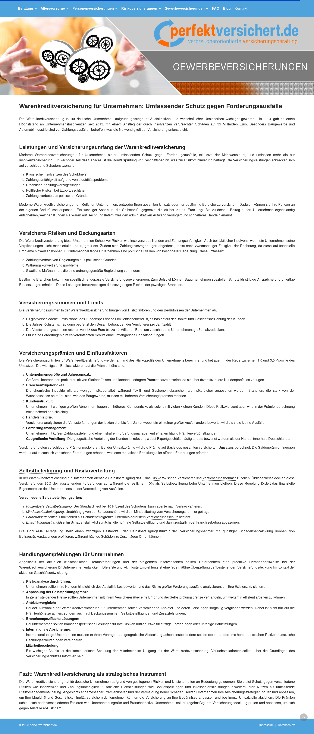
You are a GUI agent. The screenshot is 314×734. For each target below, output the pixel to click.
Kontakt (241, 8)
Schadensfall (81, 522)
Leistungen (33, 147)
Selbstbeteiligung (40, 470)
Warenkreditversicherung (45, 118)
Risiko (156, 477)
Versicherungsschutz (162, 516)
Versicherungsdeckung (254, 567)
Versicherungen (31, 483)
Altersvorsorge (53, 8)
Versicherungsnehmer (219, 477)
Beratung (25, 8)
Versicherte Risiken (42, 233)
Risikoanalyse (37, 581)
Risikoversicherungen (139, 8)
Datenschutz (286, 725)
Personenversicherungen (93, 8)
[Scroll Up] (304, 717)
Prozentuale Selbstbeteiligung (49, 506)
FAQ (215, 8)
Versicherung (157, 129)
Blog (227, 8)
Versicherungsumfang (86, 147)
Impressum (266, 725)
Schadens (139, 506)
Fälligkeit (225, 245)
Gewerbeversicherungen (185, 8)
